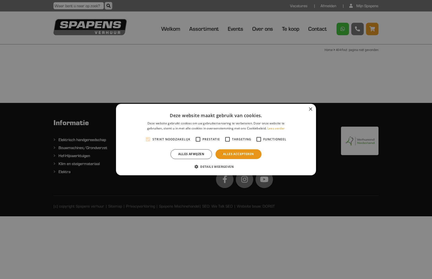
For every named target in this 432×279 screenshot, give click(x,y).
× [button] (310, 109)
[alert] (216, 139)
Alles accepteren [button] (238, 154)
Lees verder (276, 128)
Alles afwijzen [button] (191, 154)
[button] (216, 166)
